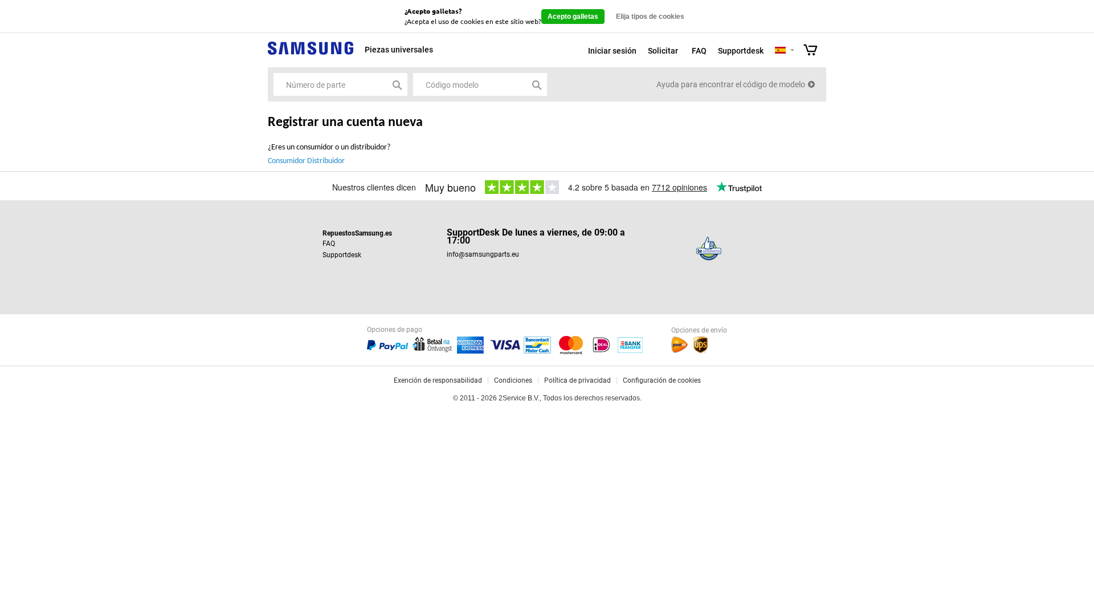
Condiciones (513, 380)
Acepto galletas (573, 17)
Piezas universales (399, 49)
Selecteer (792, 51)
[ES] (780, 51)
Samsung (310, 54)
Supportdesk (741, 50)
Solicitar (663, 50)
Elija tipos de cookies (650, 17)
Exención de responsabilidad (438, 380)
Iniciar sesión (612, 50)
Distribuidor (326, 161)
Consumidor (286, 161)
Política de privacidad (577, 380)
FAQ (699, 50)
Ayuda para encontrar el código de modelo (730, 84)
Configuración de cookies (662, 380)
